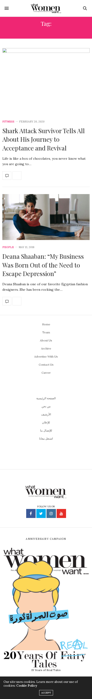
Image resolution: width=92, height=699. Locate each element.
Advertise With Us (46, 356)
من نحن (46, 406)
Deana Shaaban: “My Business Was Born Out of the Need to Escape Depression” (43, 265)
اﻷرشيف (46, 414)
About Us (46, 340)
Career (46, 372)
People (8, 247)
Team (46, 332)
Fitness (8, 121)
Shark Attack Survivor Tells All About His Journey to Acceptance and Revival (43, 139)
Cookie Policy (26, 686)
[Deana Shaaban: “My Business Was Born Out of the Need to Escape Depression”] (46, 217)
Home (46, 324)
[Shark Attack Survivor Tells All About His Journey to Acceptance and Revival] (46, 81)
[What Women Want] (46, 8)
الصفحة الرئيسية (46, 398)
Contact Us (46, 364)
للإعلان (46, 422)
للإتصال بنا (46, 430)
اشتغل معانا (46, 438)
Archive (46, 348)
